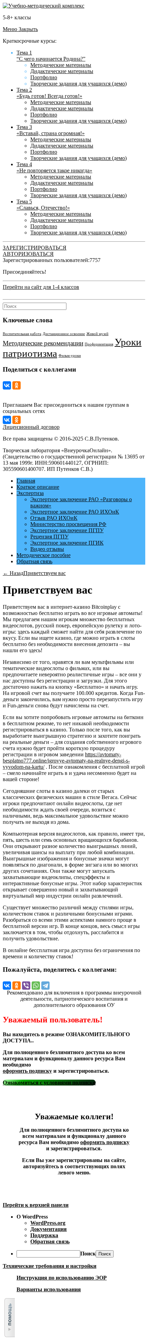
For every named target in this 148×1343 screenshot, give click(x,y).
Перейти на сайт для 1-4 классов (41, 287)
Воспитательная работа (22, 334)
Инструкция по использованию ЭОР (62, 1278)
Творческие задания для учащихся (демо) (78, 84)
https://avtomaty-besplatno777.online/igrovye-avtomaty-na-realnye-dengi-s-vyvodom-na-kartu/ (66, 760)
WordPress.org (47, 1223)
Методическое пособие (44, 555)
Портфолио (43, 77)
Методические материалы (60, 65)
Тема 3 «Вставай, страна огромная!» (51, 130)
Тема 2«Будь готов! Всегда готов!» (49, 93)
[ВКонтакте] (7, 385)
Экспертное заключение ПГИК (67, 543)
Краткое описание (38, 487)
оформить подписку (27, 1071)
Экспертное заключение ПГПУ (67, 530)
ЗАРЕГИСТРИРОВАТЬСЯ (34, 248)
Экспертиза (30, 493)
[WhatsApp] (36, 985)
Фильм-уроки (70, 355)
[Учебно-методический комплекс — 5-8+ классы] (43, 6)
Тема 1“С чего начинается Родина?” (51, 56)
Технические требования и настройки (49, 1266)
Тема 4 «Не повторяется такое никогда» (54, 167)
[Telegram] (45, 985)
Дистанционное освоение (64, 334)
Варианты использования (49, 1289)
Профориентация (99, 344)
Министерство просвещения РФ (68, 524)
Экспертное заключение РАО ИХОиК (74, 512)
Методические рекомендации (43, 343)
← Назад (13, 573)
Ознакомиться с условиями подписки (49, 1082)
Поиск (88, 1253)
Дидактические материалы (61, 71)
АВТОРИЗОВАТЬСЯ (28, 254)
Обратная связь (34, 561)
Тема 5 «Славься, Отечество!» (43, 205)
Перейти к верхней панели (35, 1205)
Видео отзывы (47, 549)
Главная (26, 481)
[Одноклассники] (16, 385)
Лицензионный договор (31, 427)
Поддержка (44, 1235)
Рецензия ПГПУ (49, 536)
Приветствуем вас (44, 573)
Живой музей (97, 334)
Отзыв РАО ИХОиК (53, 518)
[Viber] (26, 985)
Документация (48, 1229)
